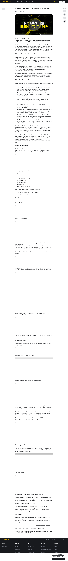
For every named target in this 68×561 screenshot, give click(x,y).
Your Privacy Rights (58, 554)
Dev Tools (30, 549)
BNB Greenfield (4, 546)
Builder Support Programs (46, 549)
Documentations (31, 546)
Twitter (22, 531)
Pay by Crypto (17, 552)
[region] (34, 557)
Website (17, 531)
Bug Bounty (43, 552)
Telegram (27, 531)
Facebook (32, 531)
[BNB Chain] (7, 2)
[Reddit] (64, 21)
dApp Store (39, 531)
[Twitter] (64, 11)
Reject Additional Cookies (58, 556)
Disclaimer (56, 552)
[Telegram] (64, 18)
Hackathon (43, 546)
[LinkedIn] (64, 14)
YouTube (45, 531)
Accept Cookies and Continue (58, 559)
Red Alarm (56, 549)
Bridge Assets (17, 549)
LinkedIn (18, 532)
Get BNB (16, 546)
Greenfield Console (31, 552)
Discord (50, 531)
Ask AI (55, 1)
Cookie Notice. (16, 559)
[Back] (3, 9)
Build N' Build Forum (26, 532)
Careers (56, 546)
